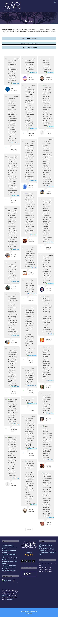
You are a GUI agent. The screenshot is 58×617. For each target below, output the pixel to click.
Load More (29, 529)
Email (42, 547)
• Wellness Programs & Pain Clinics (9, 562)
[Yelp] (26, 561)
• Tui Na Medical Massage (9, 565)
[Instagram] (29, 561)
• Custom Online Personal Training (9, 552)
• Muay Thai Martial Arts (8, 571)
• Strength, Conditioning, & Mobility (9, 559)
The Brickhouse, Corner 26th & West (47, 551)
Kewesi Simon (6, 596)
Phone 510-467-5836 (46, 545)
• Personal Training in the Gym (9, 555)
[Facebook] (22, 561)
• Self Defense (6, 567)
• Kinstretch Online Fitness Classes (9, 548)
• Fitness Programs (7, 545)
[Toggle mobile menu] (55, 2)
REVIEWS (29, 553)
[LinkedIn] (33, 561)
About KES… (10, 599)
